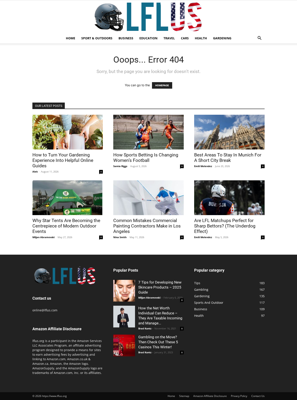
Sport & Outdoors (96, 38)
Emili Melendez (203, 166)
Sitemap (184, 396)
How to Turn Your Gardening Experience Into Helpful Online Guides (62, 160)
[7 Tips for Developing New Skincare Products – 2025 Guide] (124, 291)
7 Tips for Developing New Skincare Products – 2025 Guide (160, 287)
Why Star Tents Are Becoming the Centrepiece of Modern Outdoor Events (66, 226)
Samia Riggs (120, 166)
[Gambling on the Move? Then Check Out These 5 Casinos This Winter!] (124, 345)
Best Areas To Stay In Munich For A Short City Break (227, 157)
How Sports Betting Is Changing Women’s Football (145, 157)
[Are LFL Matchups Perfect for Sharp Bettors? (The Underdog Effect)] (229, 197)
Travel (169, 38)
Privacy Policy (239, 396)
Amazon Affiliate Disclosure (210, 396)
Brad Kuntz (144, 328)
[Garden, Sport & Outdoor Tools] (148, 16)
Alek (35, 171)
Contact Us (258, 396)
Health (201, 38)
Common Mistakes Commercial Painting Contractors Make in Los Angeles (147, 226)
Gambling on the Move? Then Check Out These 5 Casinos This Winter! (158, 342)
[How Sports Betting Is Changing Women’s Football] (148, 132)
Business (125, 38)
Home (70, 38)
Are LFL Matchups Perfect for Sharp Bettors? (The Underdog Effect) (224, 226)
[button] (259, 39)
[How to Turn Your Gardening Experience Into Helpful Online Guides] (67, 132)
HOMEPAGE (162, 85)
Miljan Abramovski (43, 237)
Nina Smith (120, 237)
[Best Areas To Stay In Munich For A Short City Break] (229, 132)
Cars (185, 38)
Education (148, 38)
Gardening (222, 38)
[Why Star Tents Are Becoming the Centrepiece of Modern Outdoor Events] (67, 197)
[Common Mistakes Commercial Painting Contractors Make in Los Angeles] (148, 197)
